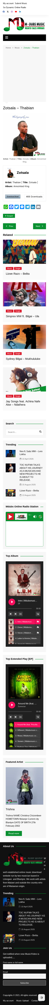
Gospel (10, 216)
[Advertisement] (24, 75)
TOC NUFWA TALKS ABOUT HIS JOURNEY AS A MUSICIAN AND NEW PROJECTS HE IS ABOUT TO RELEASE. (32, 918)
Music (9, 268)
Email (5, 972)
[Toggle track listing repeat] (20, 614)
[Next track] (15, 614)
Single (17, 268)
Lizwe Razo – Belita (18, 273)
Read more (13, 833)
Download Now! (13, 196)
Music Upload (22, 1001)
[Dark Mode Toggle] (41, 997)
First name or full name (13, 962)
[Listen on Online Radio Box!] (40, 516)
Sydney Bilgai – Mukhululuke (23, 358)
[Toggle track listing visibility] (38, 614)
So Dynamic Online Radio (14, 7)
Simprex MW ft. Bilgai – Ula (22, 316)
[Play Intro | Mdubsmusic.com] (11, 602)
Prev (11, 226)
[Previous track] (10, 614)
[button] (38, 621)
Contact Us (36, 1001)
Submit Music (21, 3)
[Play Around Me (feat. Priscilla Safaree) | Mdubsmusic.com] (11, 705)
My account (8, 3)
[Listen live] (10, 516)
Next (38, 226)
